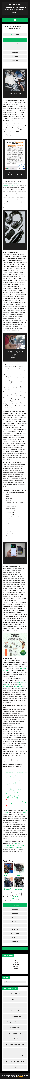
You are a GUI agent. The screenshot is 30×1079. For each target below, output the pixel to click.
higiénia (15, 925)
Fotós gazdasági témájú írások (15, 1022)
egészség (15, 909)
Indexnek (24, 812)
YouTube (15, 967)
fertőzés (15, 921)
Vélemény (15, 60)
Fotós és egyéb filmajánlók (15, 994)
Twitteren (22, 897)
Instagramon (6, 899)
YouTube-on (13, 899)
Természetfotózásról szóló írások (15, 1044)
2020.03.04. (15, 34)
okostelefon (15, 937)
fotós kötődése (18, 686)
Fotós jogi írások (15, 999)
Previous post (6, 949)
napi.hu (5, 185)
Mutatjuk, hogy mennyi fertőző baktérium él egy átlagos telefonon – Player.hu (16, 792)
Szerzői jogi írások (15, 1027)
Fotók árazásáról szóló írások (15, 1005)
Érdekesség (15, 44)
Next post (24, 949)
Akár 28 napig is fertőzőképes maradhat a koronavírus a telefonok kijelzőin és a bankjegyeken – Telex (16, 772)
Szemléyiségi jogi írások (15, 1033)
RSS (16, 961)
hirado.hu (18, 183)
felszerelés (15, 913)
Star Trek (6, 684)
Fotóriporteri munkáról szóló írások (15, 1061)
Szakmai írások (15, 1010)
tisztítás (15, 942)
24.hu (8, 185)
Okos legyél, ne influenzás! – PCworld (15, 776)
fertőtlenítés (15, 917)
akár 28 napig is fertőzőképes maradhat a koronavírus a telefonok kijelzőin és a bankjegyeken (13, 845)
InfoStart (13, 185)
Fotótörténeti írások (15, 1039)
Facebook (16, 963)
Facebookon (16, 897)
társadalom (15, 56)
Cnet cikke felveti (21, 682)
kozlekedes (15, 52)
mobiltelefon (15, 933)
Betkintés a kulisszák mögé (15, 1016)
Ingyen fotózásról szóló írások (15, 1056)
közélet (15, 48)
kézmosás (15, 929)
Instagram (16, 965)
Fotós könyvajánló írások (15, 1067)
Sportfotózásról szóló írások (15, 1050)
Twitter (16, 969)
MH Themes (20, 1076)
